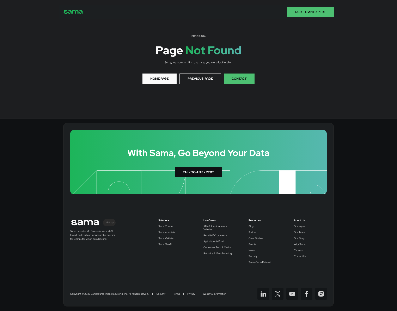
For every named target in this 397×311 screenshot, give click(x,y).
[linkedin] (263, 294)
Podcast (253, 232)
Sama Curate (165, 226)
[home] (73, 11)
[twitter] (277, 294)
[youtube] (292, 294)
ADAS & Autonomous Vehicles (215, 228)
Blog (251, 226)
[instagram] (321, 294)
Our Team (299, 232)
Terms (176, 294)
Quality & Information (214, 294)
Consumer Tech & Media (217, 247)
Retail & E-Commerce (215, 235)
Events (252, 244)
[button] (109, 222)
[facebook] (306, 294)
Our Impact (300, 226)
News (252, 250)
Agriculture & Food (213, 241)
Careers (298, 250)
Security (253, 256)
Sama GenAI (165, 244)
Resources (255, 220)
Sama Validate (165, 238)
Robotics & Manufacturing (217, 253)
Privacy (191, 294)
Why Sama (299, 244)
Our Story (299, 238)
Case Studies (256, 238)
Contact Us (300, 256)
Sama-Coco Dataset (260, 262)
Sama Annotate (166, 232)
